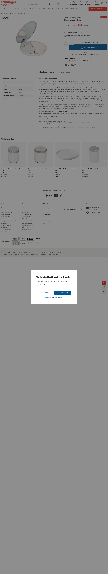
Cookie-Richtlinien (44, 284)
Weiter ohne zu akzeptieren (53, 298)
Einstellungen (45, 293)
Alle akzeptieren (62, 293)
